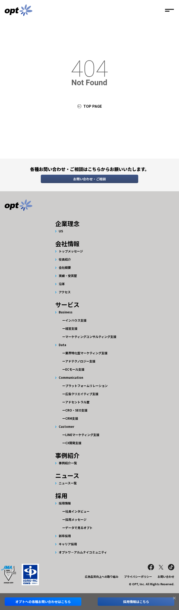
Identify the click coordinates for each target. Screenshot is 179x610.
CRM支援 (71, 418)
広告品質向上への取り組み (101, 576)
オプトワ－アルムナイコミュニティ (83, 552)
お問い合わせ (166, 576)
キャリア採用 (68, 544)
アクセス (65, 292)
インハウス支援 (75, 320)
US (61, 231)
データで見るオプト (79, 527)
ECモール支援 (74, 369)
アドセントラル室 (77, 402)
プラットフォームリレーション (86, 385)
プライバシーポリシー (138, 576)
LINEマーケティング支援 (82, 435)
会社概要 (65, 267)
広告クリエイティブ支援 (81, 394)
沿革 (62, 284)
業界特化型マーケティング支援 (86, 353)
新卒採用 (65, 536)
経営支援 (71, 328)
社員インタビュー (77, 511)
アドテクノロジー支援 (80, 361)
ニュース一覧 (68, 483)
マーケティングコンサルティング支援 (90, 336)
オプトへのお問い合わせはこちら (43, 601)
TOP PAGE (92, 106)
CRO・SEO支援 (76, 410)
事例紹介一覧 (68, 463)
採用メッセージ (75, 519)
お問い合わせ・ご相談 (89, 179)
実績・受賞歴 (68, 275)
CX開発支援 (73, 443)
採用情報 (65, 503)
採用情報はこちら (136, 601)
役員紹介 (65, 259)
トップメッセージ (71, 251)
